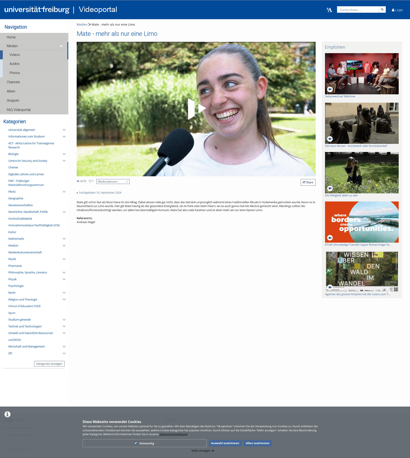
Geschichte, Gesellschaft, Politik (28, 212)
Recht (12, 293)
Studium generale (19, 319)
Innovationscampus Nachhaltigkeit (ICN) (34, 225)
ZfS (10, 353)
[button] (34, 37)
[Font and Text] (329, 10)
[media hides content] (61, 46)
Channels (13, 82)
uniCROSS (14, 340)
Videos (15, 55)
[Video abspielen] (196, 109)
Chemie (13, 167)
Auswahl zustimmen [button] (225, 443)
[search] (358, 9)
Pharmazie (15, 266)
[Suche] (382, 9)
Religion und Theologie (22, 299)
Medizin (13, 245)
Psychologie (15, 286)
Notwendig (146, 443)
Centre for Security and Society (27, 161)
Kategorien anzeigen (49, 364)
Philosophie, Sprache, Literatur (27, 272)
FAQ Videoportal (19, 110)
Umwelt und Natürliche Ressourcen (30, 333)
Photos (15, 73)
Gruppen (13, 100)
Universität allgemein (21, 130)
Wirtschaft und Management (26, 346)
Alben (11, 91)
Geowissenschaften (20, 205)
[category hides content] (63, 129)
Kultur (12, 232)
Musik (12, 259)
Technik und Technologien (25, 326)
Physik (12, 279)
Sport (11, 313)
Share (309, 182)
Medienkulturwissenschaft (25, 252)
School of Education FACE (24, 306)
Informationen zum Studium (26, 136)
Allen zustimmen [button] (257, 443)
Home (11, 37)
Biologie (13, 154)
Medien (12, 46)
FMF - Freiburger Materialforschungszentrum (26, 183)
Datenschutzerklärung (174, 434)
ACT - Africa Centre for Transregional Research (31, 145)
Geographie (15, 198)
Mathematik (16, 239)
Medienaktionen (107, 181)
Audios (15, 64)
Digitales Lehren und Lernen (26, 174)
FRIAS (12, 192)
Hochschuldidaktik (20, 218)
